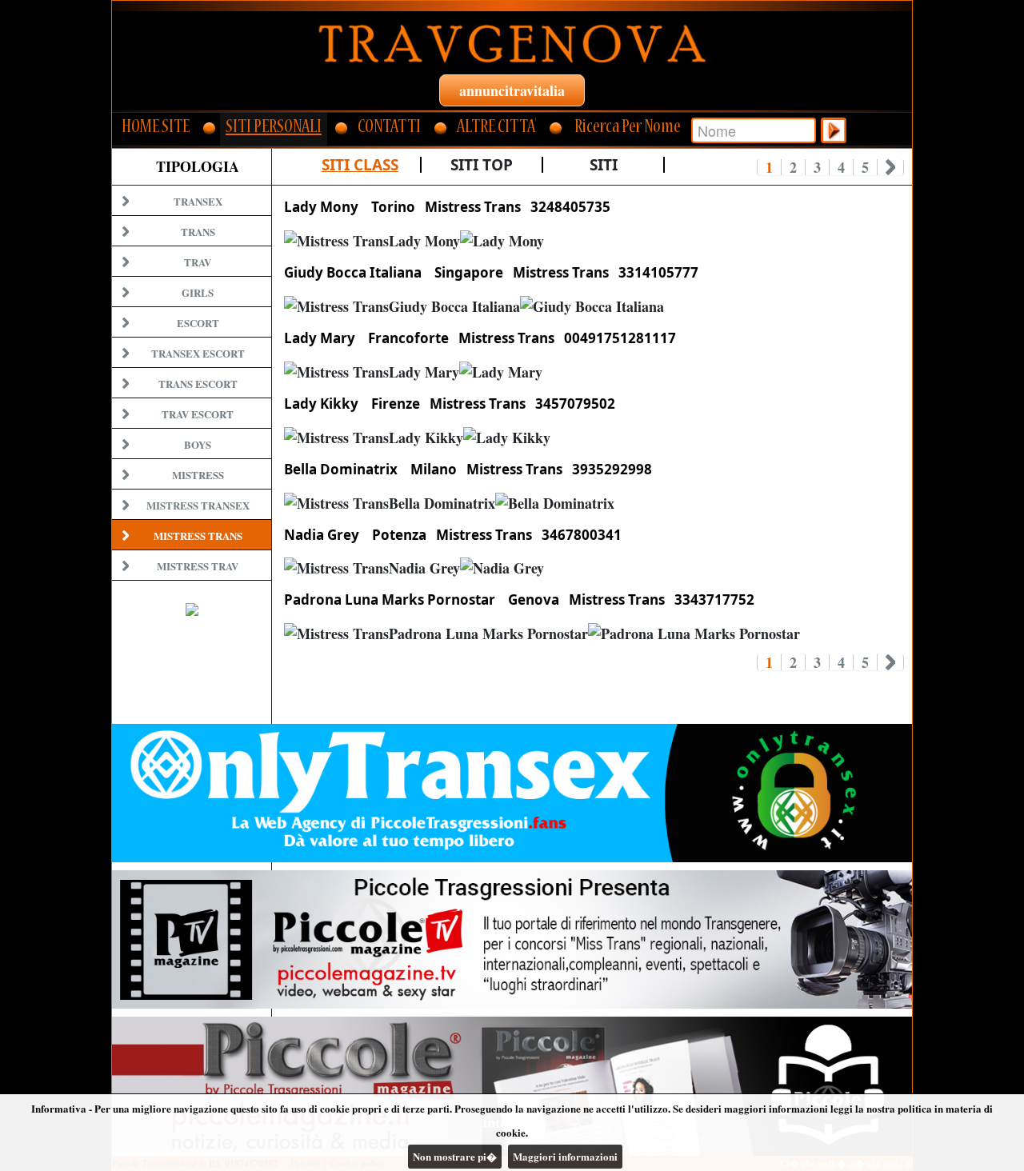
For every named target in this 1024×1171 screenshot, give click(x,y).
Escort (198, 322)
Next (891, 167)
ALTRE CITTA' (496, 128)
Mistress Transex (198, 505)
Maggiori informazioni (565, 1156)
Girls (198, 292)
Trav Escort (198, 414)
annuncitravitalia (512, 90)
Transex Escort (198, 353)
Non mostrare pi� (455, 1156)
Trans (198, 231)
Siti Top (481, 164)
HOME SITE (156, 128)
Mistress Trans (198, 535)
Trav (197, 262)
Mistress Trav (197, 566)
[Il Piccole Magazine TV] (512, 939)
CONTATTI (389, 128)
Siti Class (360, 164)
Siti (604, 164)
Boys (197, 444)
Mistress (198, 474)
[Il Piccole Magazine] (512, 1086)
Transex (198, 201)
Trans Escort (198, 383)
